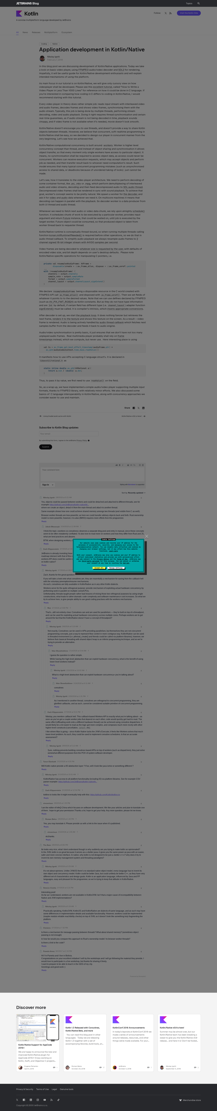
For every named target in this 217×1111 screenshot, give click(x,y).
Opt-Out (126, 563)
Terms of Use (122, 559)
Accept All (99, 568)
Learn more (113, 551)
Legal (54, 1089)
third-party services (90, 561)
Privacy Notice (103, 559)
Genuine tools (66, 1089)
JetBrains (38, 1105)
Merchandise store (191, 1101)
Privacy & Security (24, 1089)
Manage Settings (116, 568)
